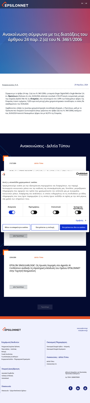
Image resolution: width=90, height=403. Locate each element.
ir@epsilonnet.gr (82, 330)
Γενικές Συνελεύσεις (6, 354)
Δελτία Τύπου (50, 361)
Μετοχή (3, 352)
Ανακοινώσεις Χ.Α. (10, 85)
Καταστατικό (5, 378)
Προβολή (79, 220)
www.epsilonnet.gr (82, 328)
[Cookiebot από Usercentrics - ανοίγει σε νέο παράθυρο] (77, 174)
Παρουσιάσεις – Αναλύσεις (8, 349)
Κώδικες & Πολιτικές (7, 376)
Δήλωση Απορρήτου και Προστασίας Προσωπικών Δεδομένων (75, 373)
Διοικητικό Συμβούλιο (8, 373)
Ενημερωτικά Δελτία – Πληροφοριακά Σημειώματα (15, 359)
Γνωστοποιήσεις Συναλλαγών (9, 357)
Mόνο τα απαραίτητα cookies (16, 227)
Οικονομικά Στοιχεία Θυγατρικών (56, 349)
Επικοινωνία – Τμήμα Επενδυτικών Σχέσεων (14, 391)
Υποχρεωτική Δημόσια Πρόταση (10, 347)
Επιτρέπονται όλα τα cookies (73, 227)
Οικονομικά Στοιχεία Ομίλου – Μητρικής (58, 347)
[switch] (34, 212)
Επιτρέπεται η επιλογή (45, 227)
